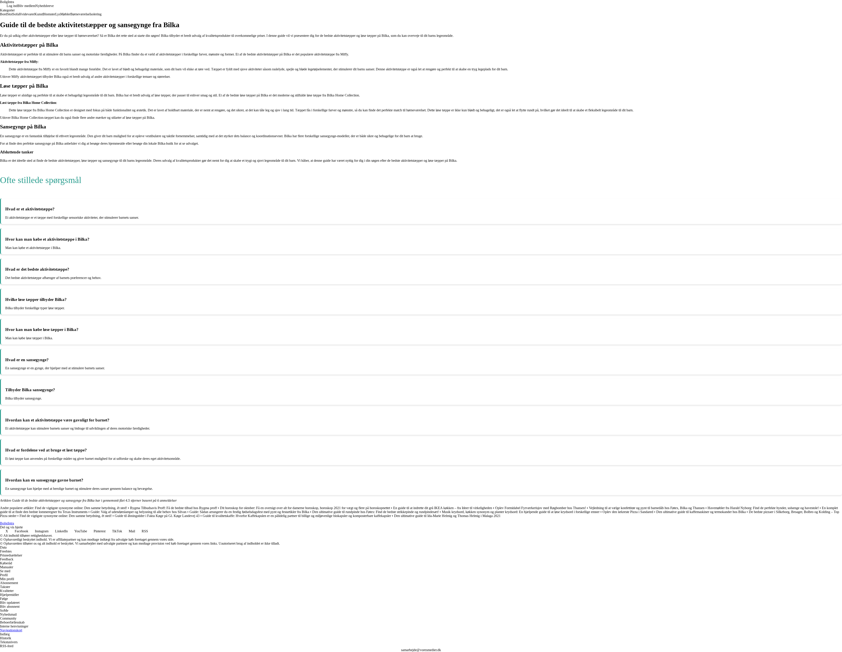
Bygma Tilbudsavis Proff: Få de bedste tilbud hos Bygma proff (173, 508)
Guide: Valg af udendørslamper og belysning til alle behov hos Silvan (138, 512)
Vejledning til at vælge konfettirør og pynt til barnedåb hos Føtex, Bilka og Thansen (647, 508)
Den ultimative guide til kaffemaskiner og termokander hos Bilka (701, 512)
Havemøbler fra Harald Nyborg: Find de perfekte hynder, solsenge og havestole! (763, 508)
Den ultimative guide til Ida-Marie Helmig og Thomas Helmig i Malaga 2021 (447, 516)
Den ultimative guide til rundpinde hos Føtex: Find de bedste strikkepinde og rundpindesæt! (375, 512)
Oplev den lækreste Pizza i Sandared (628, 512)
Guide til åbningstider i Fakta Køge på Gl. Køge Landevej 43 (157, 516)
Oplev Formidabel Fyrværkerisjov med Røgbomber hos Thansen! (540, 508)
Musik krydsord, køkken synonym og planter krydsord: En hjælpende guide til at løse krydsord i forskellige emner (520, 512)
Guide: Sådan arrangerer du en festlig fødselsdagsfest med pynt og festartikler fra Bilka (249, 512)
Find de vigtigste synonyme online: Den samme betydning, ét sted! (81, 508)
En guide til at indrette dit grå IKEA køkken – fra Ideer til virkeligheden (442, 508)
